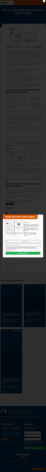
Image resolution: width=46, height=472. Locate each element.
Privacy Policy (8, 250)
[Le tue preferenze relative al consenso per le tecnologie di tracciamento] (44, 1)
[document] (23, 236)
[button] (41, 216)
